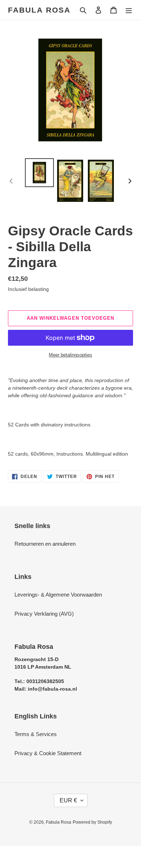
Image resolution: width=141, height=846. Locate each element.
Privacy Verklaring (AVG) (44, 614)
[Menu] (128, 10)
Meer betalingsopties (70, 355)
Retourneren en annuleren (45, 544)
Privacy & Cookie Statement (47, 753)
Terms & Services (35, 734)
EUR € (68, 800)
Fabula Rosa (39, 10)
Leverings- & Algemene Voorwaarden (58, 595)
